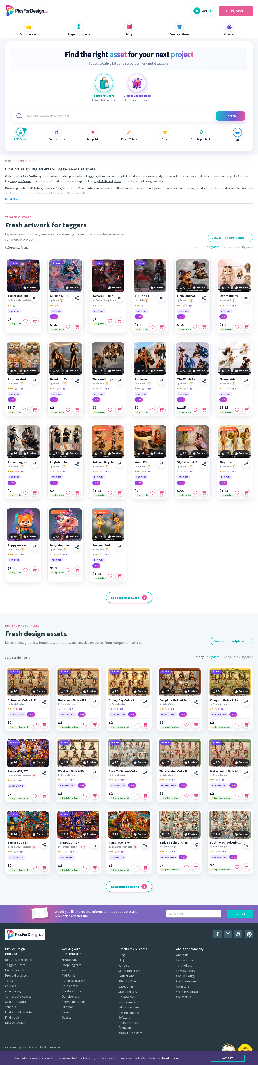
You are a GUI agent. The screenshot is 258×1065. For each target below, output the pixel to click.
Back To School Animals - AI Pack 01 (174, 842)
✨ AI (54, 317)
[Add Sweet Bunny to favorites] (237, 327)
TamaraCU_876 (119, 842)
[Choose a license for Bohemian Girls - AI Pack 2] (95, 725)
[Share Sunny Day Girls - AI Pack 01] (145, 702)
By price (247, 247)
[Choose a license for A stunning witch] (35, 493)
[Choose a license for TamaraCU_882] (119, 321)
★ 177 (222, 388)
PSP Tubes (20, 139)
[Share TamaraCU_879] (44, 773)
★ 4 (9, 305)
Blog (121, 955)
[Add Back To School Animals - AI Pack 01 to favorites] (186, 867)
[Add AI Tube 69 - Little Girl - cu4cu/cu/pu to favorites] (68, 327)
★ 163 (179, 388)
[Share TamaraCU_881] (35, 298)
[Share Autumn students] (35, 381)
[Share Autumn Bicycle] (119, 464)
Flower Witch (228, 379)
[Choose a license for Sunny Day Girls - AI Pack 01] (145, 725)
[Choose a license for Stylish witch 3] (204, 493)
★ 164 (10, 471)
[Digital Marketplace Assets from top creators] (137, 83)
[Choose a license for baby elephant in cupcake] (77, 570)
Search (231, 116)
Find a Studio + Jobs (18, 1012)
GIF (237, 140)
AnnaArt (184, 300)
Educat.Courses (128, 1007)
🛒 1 (185, 305)
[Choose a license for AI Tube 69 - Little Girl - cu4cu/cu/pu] (77, 327)
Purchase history (73, 981)
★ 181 (52, 471)
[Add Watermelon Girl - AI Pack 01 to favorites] (186, 796)
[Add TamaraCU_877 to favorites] (85, 868)
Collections (126, 976)
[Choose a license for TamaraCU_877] (95, 868)
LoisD (56, 300)
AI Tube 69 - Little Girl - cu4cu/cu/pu (61, 296)
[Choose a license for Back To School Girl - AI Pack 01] (145, 796)
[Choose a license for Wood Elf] (162, 493)
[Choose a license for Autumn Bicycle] (119, 493)
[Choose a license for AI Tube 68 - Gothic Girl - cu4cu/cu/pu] (162, 327)
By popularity (231, 247)
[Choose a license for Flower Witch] (246, 410)
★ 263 (95, 554)
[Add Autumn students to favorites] (25, 410)
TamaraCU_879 (18, 771)
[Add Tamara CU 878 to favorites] (35, 868)
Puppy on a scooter (18, 545)
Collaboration (186, 981)
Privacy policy (185, 971)
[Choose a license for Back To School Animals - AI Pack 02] (246, 867)
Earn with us (184, 960)
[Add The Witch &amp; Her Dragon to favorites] (195, 410)
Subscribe (240, 914)
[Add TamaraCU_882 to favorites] (110, 321)
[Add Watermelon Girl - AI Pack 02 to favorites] (237, 796)
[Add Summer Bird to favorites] (110, 576)
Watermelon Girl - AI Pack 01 (174, 771)
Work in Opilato (187, 992)
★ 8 (110, 709)
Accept (227, 1058)
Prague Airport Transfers (128, 1025)
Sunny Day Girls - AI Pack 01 (124, 700)
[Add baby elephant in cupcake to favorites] (68, 570)
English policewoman (61, 462)
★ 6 (51, 305)
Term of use (184, 965)
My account (69, 960)
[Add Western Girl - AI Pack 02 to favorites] (85, 796)
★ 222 (95, 471)
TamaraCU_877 (68, 842)
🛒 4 (117, 851)
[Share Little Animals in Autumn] (204, 298)
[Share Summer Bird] (119, 547)
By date (214, 247)
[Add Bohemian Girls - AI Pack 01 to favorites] (35, 725)
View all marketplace (231, 641)
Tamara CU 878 (18, 842)
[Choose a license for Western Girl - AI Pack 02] (95, 796)
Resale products (201, 139)
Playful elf (226, 462)
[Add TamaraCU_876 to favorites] (136, 868)
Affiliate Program (130, 981)
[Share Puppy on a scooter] (35, 547)
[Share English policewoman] (77, 464)
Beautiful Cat (59, 379)
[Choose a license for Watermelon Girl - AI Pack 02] (246, 796)
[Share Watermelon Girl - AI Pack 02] (246, 773)
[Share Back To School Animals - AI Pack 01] (196, 845)
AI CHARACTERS (16, 714)
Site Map (68, 1007)
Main (8, 161)
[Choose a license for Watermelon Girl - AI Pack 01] (196, 796)
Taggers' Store (15, 965)
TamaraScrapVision (21, 300)
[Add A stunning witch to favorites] (25, 493)
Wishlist (67, 970)
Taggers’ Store (20, 181)
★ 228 (179, 471)
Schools (10, 1007)
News (65, 1012)
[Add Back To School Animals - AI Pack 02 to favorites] (237, 867)
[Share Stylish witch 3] (204, 464)
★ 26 (60, 779)
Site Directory (127, 992)
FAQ (121, 960)
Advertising (13, 991)
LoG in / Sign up (236, 11)
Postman (141, 379)
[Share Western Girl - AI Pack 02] (95, 773)
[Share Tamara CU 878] (44, 845)
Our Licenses (70, 996)
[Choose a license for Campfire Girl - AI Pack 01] (196, 725)
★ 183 (10, 554)
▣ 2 (234, 305)
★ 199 (137, 388)
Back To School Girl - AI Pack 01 (124, 771)
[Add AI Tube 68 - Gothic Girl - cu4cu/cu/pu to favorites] (152, 327)
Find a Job (12, 1017)
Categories (125, 986)
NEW (15, 263)
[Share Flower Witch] (246, 381)
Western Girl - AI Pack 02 (73, 771)
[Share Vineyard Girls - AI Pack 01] (246, 702)
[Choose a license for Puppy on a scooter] (35, 570)
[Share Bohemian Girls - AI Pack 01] (44, 702)
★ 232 (222, 471)
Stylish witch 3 (187, 462)
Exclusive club (14, 970)
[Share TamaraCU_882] (119, 298)
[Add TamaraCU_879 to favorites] (35, 796)
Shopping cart (71, 965)
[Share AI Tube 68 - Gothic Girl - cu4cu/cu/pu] (162, 298)
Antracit (15, 549)
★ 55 (212, 851)
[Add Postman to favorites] (152, 410)
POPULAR (103, 429)
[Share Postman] (162, 381)
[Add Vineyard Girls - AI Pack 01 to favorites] (237, 725)
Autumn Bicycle (103, 462)
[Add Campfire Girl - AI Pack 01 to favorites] (186, 725)
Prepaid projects (16, 975)
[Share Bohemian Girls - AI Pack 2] (95, 702)
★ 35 (60, 851)
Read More (12, 199)
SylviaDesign (17, 704)
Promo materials (73, 1002)
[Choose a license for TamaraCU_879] (44, 796)
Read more (170, 1058)
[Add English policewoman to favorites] (68, 493)
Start (165, 139)
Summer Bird (101, 545)
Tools (9, 981)
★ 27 (10, 851)
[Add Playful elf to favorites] (237, 493)
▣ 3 (190, 305)
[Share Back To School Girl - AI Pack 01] (145, 773)
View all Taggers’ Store (230, 238)
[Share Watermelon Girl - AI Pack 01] (196, 773)
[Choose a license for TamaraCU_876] (145, 868)
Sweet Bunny (228, 296)
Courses (10, 986)
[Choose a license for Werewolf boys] (119, 410)
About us (182, 955)
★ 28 (161, 779)
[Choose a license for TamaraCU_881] (35, 321)
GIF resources (124, 188)
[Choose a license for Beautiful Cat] (77, 410)
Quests (66, 1017)
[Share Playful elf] (246, 464)
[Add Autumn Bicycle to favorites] (110, 493)
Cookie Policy (185, 976)
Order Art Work (15, 1002)
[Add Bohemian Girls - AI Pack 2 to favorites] (85, 725)
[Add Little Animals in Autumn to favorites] (195, 327)
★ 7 (9, 709)
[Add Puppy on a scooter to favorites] (25, 570)
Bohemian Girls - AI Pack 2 (73, 700)
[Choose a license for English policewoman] (77, 493)
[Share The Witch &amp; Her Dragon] (204, 381)
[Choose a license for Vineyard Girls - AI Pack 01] (246, 725)
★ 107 (222, 305)
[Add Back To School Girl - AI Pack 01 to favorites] (136, 796)
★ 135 (10, 388)
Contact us (183, 997)
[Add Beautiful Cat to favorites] (68, 410)
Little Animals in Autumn (188, 296)
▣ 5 (20, 709)
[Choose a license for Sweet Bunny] (246, 327)
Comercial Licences (18, 996)
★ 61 (179, 305)
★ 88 (161, 851)
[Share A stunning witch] (35, 464)
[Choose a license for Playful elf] (246, 493)
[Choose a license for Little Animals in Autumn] (204, 327)
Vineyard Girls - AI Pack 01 (225, 700)
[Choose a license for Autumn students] (35, 410)
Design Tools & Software (128, 1015)
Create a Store (71, 991)
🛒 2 (101, 471)
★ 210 (52, 554)
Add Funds (68, 975)
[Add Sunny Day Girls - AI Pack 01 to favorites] (136, 725)
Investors (182, 986)
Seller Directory (129, 971)
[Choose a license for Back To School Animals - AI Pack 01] (196, 867)
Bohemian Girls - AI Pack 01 (23, 700)
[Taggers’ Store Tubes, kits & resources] (104, 83)
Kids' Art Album (15, 1023)
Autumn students (18, 379)
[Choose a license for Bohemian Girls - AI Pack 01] (44, 725)
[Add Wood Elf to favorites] (152, 493)
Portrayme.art (128, 1002)
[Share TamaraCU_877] (95, 845)
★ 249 (137, 471)
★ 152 (95, 388)
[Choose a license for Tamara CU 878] (44, 868)
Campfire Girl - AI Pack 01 (174, 700)
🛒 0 (15, 305)
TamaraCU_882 (102, 296)
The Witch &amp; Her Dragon (188, 379)
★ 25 (137, 305)
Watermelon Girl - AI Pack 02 (225, 771)
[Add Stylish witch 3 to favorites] (195, 493)
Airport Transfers (130, 1033)
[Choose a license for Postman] (162, 410)
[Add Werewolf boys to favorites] (110, 410)
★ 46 (111, 851)
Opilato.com (127, 997)
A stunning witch (18, 462)
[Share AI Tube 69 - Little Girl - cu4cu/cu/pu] (77, 298)
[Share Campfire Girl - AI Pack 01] (196, 702)
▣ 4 (64, 388)
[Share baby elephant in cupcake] (77, 547)
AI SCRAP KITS (16, 786)
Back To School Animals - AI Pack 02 (225, 842)
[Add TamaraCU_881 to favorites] (25, 321)
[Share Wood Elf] (162, 464)
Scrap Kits (92, 139)
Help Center (70, 986)
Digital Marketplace (107, 181)
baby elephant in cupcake (61, 545)
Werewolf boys (102, 379)
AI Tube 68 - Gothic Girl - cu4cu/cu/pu (145, 296)
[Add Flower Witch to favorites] (237, 410)
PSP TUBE (14, 311)
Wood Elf (141, 462)
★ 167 (52, 388)
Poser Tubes (129, 139)
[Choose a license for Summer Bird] (119, 576)
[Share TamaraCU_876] (145, 845)
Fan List (123, 965)
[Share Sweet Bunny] (246, 298)
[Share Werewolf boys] (119, 381)
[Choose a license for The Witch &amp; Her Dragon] (204, 410)
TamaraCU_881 (18, 296)
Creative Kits (56, 139)
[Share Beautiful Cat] (77, 381)
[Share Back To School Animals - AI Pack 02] (246, 845)
